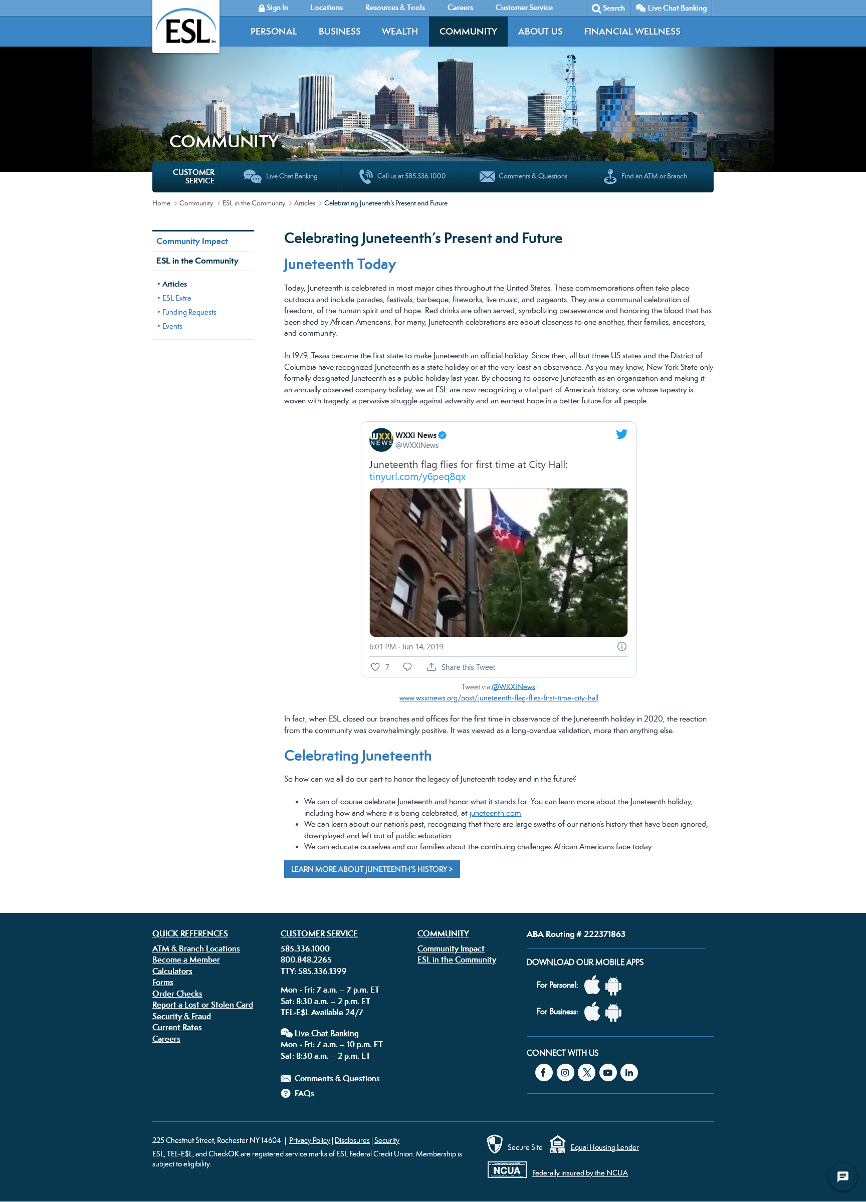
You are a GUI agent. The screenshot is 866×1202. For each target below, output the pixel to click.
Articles (304, 202)
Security (386, 1140)
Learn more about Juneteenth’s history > (372, 869)
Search (614, 8)
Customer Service (319, 933)
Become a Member (186, 959)
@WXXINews (513, 686)
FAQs (304, 1093)
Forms (162, 982)
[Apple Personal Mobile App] (594, 985)
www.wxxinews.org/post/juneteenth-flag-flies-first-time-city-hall (498, 697)
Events (172, 326)
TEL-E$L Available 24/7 (322, 1012)
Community (468, 31)
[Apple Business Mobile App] (594, 1012)
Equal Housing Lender (605, 1147)
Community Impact (192, 241)
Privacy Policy (309, 1140)
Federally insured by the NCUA (580, 1173)
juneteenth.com (495, 813)
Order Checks (177, 993)
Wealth (400, 31)
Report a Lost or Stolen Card (202, 1004)
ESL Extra (176, 298)
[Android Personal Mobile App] (615, 985)
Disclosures (352, 1140)
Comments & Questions (337, 1078)
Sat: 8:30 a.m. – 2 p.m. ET (325, 1001)
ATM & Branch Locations (196, 948)
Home (161, 202)
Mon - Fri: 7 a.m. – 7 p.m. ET (330, 989)
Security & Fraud (181, 1016)
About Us (540, 31)
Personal (274, 31)
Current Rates (177, 1027)
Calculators (172, 971)
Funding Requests (189, 312)
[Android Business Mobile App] (615, 1012)
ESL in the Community (254, 202)
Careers (166, 1038)
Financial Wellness (632, 31)
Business (340, 31)
